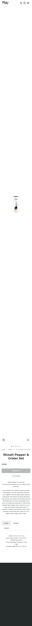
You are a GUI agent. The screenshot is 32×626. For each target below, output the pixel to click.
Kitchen (10, 449)
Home (3, 449)
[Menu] (28, 3)
